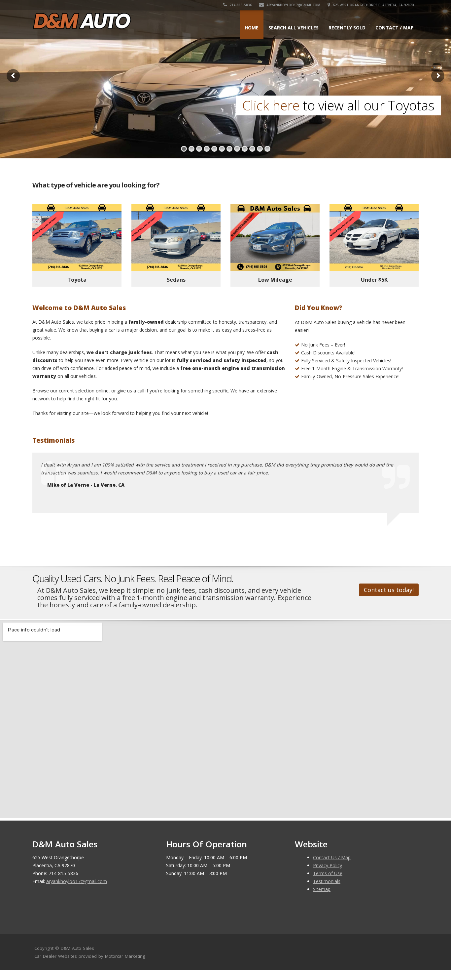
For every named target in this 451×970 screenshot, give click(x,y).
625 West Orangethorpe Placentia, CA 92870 (373, 5)
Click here (270, 105)
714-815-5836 (240, 5)
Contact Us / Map (332, 857)
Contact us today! (389, 590)
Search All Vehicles (293, 27)
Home (252, 27)
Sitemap (321, 889)
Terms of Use (327, 873)
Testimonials (326, 881)
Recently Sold (347, 27)
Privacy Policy (327, 865)
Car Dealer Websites (55, 956)
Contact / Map (394, 27)
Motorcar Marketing (125, 956)
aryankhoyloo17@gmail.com (292, 5)
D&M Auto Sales (77, 948)
